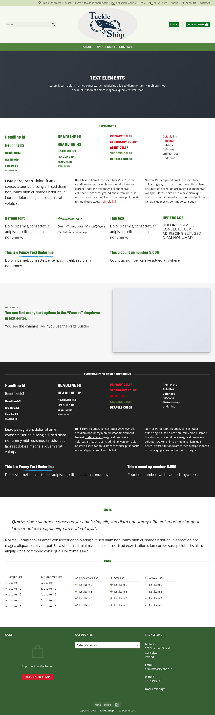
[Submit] (53, 24)
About (174, 3)
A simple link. (109, 201)
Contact (205, 3)
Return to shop (37, 677)
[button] (174, 24)
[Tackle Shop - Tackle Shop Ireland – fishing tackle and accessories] (107, 24)
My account (189, 3)
